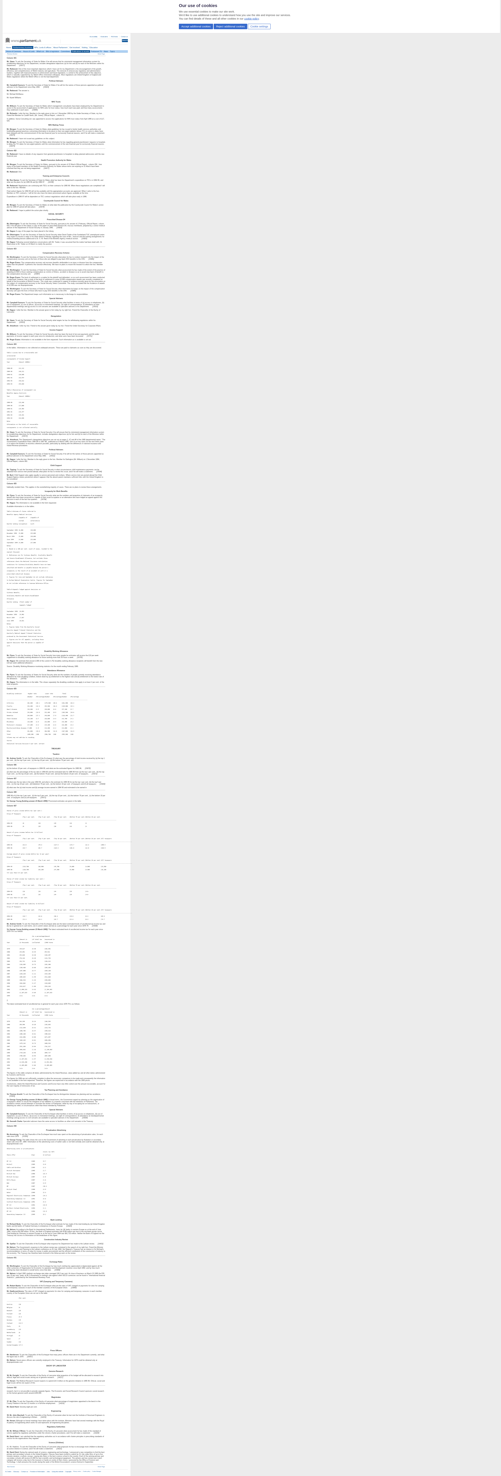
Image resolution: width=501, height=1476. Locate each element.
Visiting (85, 47)
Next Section (11, 1466)
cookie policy (251, 18)
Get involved (74, 47)
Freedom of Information (37, 1471)
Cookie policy (86, 1471)
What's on (40, 51)
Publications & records (80, 51)
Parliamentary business (22, 47)
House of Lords (29, 51)
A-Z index (8, 1471)
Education (94, 47)
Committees (65, 51)
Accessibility (93, 36)
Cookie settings (259, 26)
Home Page (101, 54)
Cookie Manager (96, 1471)
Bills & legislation (52, 51)
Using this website (57, 1471)
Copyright (68, 1471)
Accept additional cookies (196, 26)
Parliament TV (96, 51)
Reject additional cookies (230, 26)
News (106, 51)
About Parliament (60, 47)
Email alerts (104, 36)
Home (8, 47)
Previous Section (12, 54)
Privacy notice (77, 1471)
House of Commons (13, 51)
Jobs (48, 1471)
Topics (112, 51)
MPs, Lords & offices (42, 47)
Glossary (16, 1471)
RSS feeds (114, 36)
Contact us (124, 36)
